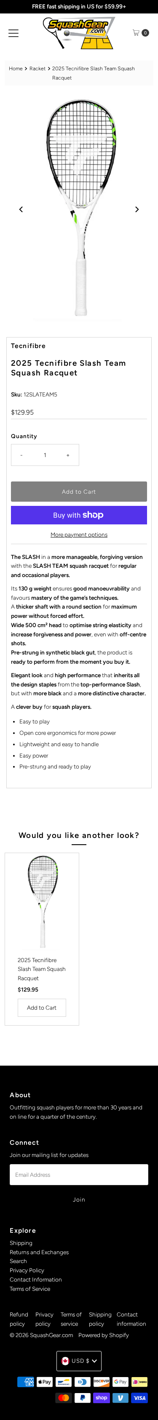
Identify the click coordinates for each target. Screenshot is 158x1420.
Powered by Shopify (103, 1335)
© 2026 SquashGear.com (41, 1335)
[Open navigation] (13, 33)
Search (18, 1261)
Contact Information (36, 1279)
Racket (37, 68)
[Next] (136, 209)
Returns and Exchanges (39, 1252)
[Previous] (21, 209)
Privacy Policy (27, 1270)
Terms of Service (30, 1288)
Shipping (21, 1242)
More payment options (79, 534)
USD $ (81, 1360)
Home (16, 68)
